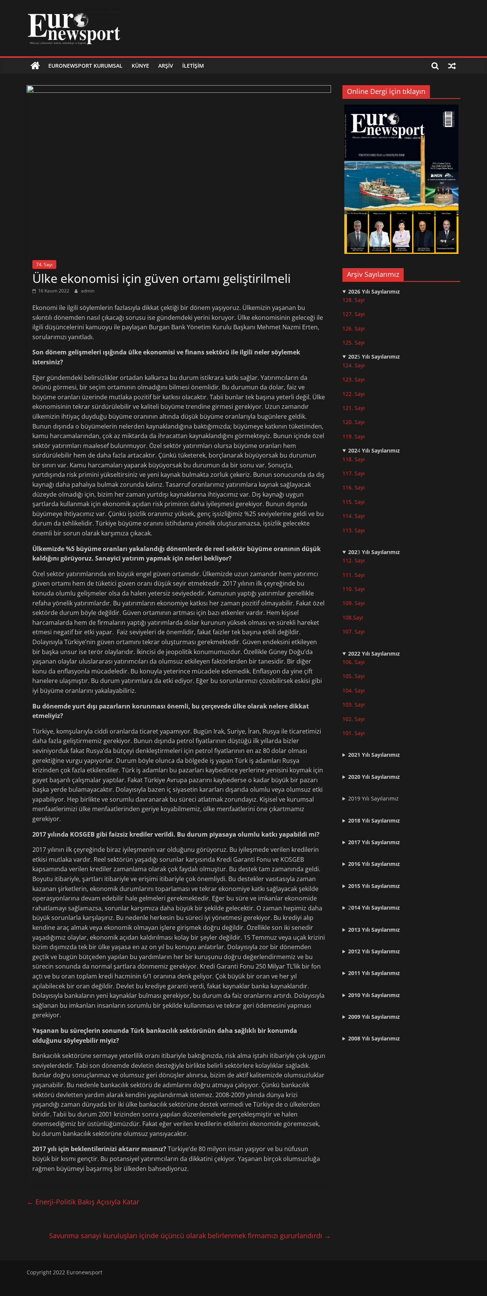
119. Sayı (353, 436)
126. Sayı (353, 328)
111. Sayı (353, 574)
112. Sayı (353, 560)
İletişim (193, 65)
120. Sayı (353, 422)
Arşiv (165, 65)
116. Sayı (353, 487)
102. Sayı (353, 719)
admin (87, 290)
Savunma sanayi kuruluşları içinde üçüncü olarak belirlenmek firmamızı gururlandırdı (190, 1235)
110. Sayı (353, 588)
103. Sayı (353, 704)
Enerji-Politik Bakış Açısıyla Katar (83, 1201)
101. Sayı (353, 733)
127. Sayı (353, 314)
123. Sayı (353, 379)
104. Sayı (353, 690)
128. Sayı (353, 299)
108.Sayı (352, 617)
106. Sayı (353, 661)
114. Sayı (353, 515)
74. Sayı (44, 264)
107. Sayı (353, 631)
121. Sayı (353, 407)
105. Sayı (353, 676)
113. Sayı (353, 530)
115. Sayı (353, 501)
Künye (140, 65)
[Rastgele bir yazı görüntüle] (452, 66)
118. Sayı (353, 459)
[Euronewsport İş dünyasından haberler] (35, 66)
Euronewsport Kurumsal (85, 65)
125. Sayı (353, 342)
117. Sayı (353, 473)
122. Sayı (353, 393)
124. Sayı (353, 365)
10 (345, 603)
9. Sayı (357, 603)
